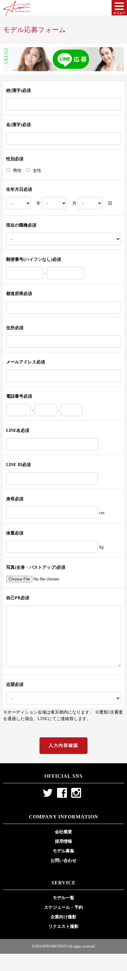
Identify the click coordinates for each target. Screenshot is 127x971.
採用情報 (63, 841)
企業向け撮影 (63, 917)
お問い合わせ (63, 860)
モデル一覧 (63, 897)
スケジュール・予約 (63, 907)
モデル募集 (63, 851)
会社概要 (63, 832)
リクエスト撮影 (63, 926)
